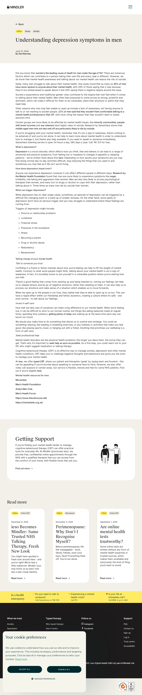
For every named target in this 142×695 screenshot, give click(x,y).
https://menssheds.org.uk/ (29, 402)
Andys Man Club (24, 389)
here (61, 157)
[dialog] (44, 661)
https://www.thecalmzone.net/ (31, 398)
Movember (21, 380)
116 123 (55, 600)
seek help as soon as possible (64, 343)
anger (113, 176)
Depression (21, 151)
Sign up (127, 633)
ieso (20, 361)
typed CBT (39, 361)
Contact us (129, 628)
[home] (15, 7)
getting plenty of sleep (60, 314)
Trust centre (129, 641)
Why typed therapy (55, 624)
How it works (52, 628)
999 (114, 600)
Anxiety (10, 624)
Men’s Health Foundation (28, 384)
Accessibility (129, 646)
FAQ (125, 624)
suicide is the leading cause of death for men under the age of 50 (69, 73)
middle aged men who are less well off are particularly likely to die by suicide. (55, 128)
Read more (21, 659)
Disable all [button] (64, 670)
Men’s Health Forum (26, 393)
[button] (130, 7)
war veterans (47, 125)
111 (76, 600)
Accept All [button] (24, 669)
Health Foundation (36, 176)
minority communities (105, 122)
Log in (126, 637)
